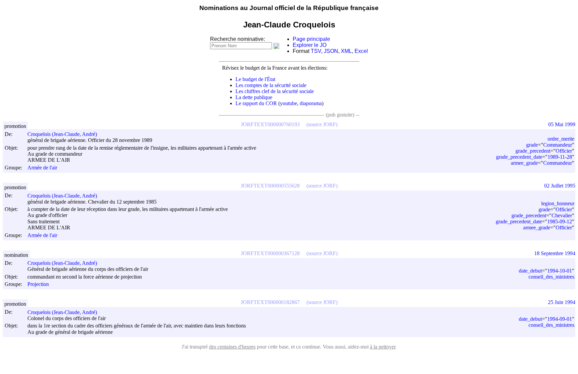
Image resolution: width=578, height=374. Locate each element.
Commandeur (557, 145)
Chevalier (562, 215)
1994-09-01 (559, 319)
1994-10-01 (559, 271)
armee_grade (524, 163)
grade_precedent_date (519, 157)
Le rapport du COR (256, 103)
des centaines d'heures (232, 347)
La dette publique (253, 97)
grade (532, 145)
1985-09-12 (559, 221)
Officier (564, 151)
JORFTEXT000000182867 (270, 302)
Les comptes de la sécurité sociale (270, 85)
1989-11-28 (560, 157)
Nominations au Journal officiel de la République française (289, 7)
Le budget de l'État (255, 79)
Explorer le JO (309, 45)
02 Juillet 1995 (559, 186)
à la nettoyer (382, 347)
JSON (331, 51)
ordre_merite (561, 139)
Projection (38, 284)
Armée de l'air (42, 167)
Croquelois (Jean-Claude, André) (62, 134)
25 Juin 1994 (561, 302)
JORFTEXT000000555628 (270, 186)
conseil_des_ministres (551, 277)
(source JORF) (322, 124)
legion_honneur (557, 203)
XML (346, 51)
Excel (361, 51)
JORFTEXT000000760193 (270, 124)
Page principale (311, 39)
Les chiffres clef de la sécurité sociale (274, 91)
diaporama (311, 103)
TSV (316, 51)
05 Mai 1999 (561, 124)
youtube (288, 103)
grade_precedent (532, 151)
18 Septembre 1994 (554, 253)
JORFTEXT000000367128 (270, 253)
